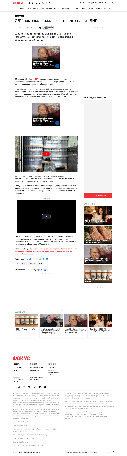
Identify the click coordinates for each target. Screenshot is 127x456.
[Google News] (46, 3)
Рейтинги (103, 3)
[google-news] (39, 387)
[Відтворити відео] (46, 154)
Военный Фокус (52, 9)
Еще (110, 9)
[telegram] (24, 387)
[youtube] (29, 387)
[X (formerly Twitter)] (32, 3)
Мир (83, 9)
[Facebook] (29, 3)
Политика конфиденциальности (76, 452)
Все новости (25, 9)
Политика (66, 9)
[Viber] (43, 3)
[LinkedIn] (49, 3)
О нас (15, 371)
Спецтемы (92, 3)
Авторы (51, 367)
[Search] (113, 2)
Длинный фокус (37, 367)
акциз (33, 263)
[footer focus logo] (21, 358)
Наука (90, 9)
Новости (16, 364)
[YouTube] (39, 3)
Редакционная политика (36, 379)
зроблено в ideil (110, 452)
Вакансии (34, 371)
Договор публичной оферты (18, 380)
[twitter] (19, 387)
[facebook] (14, 387)
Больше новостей (98, 195)
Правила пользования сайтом (53, 372)
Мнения (81, 3)
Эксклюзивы (38, 9)
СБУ (36, 79)
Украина (76, 9)
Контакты (93, 452)
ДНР (41, 263)
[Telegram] (36, 3)
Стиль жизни (101, 9)
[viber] (34, 387)
